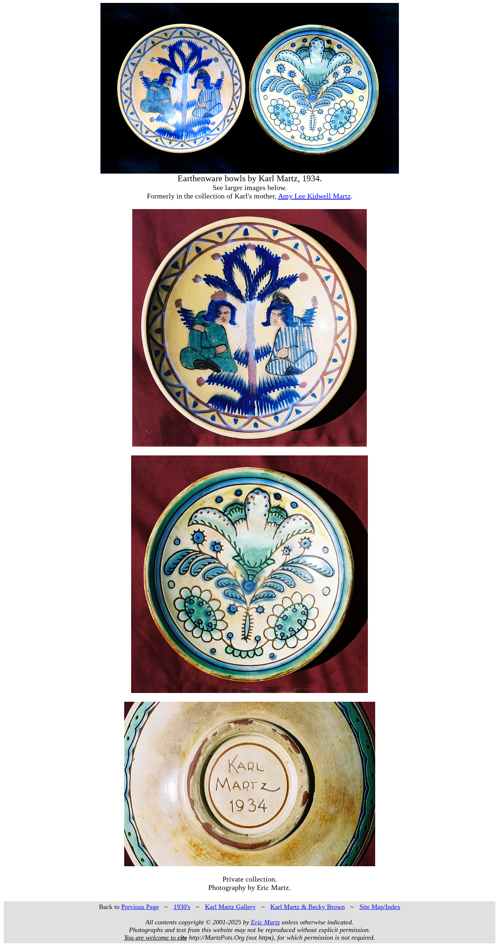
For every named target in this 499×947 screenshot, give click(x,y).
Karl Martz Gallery (230, 906)
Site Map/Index (379, 906)
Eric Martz (265, 922)
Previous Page (140, 906)
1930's (182, 906)
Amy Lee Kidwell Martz (314, 196)
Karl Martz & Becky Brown (307, 906)
